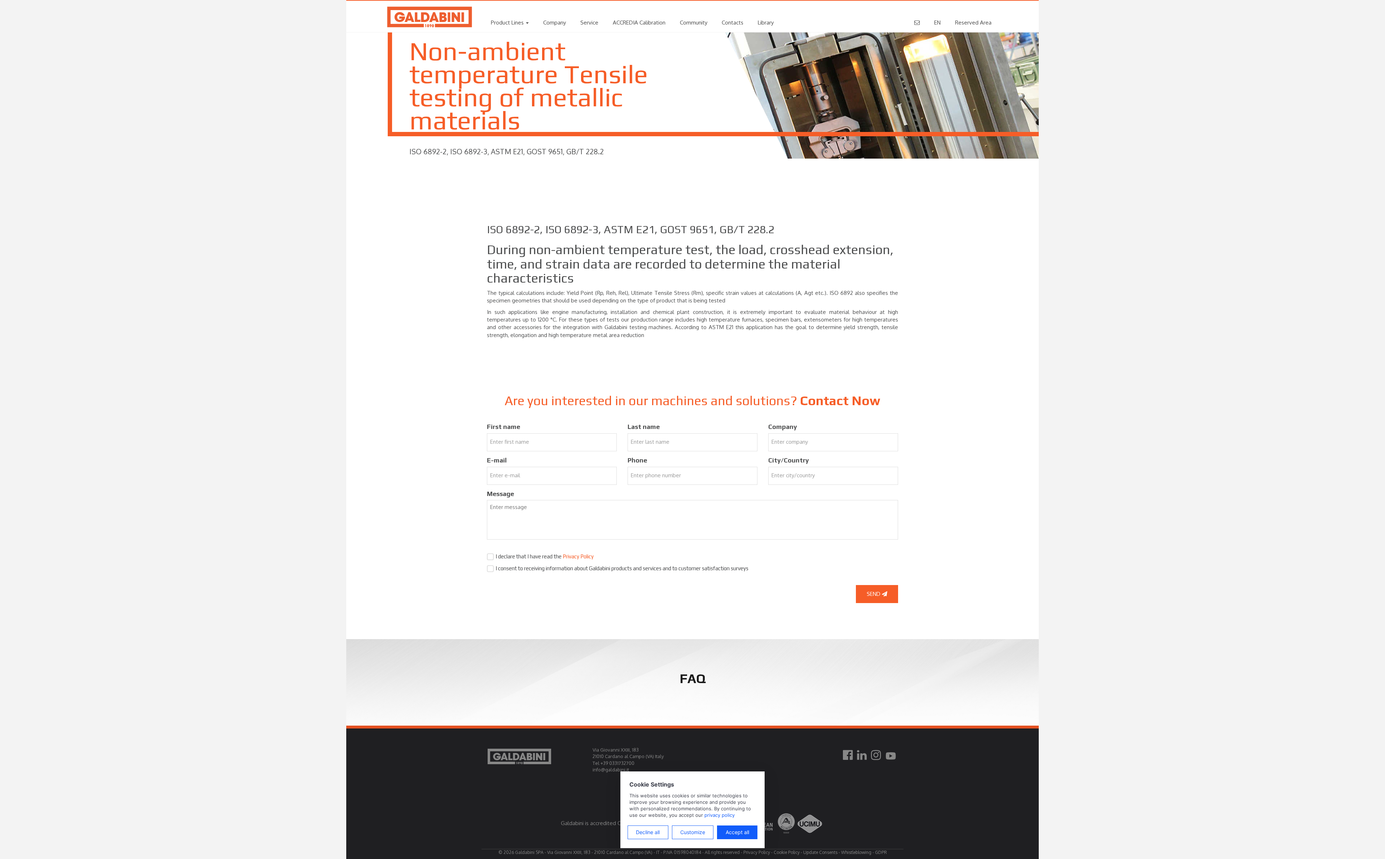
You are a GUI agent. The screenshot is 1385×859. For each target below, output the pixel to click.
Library (766, 22)
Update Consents (820, 852)
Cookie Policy (787, 852)
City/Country (788, 460)
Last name (644, 426)
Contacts (732, 22)
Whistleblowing (856, 852)
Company (554, 22)
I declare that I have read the (545, 556)
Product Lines (508, 22)
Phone (637, 460)
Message (500, 493)
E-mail (497, 460)
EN (937, 22)
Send (874, 593)
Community (693, 22)
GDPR (881, 852)
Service (589, 22)
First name (503, 426)
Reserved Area (973, 22)
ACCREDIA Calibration (639, 22)
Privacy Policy (578, 556)
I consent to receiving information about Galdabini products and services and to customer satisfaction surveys (622, 568)
